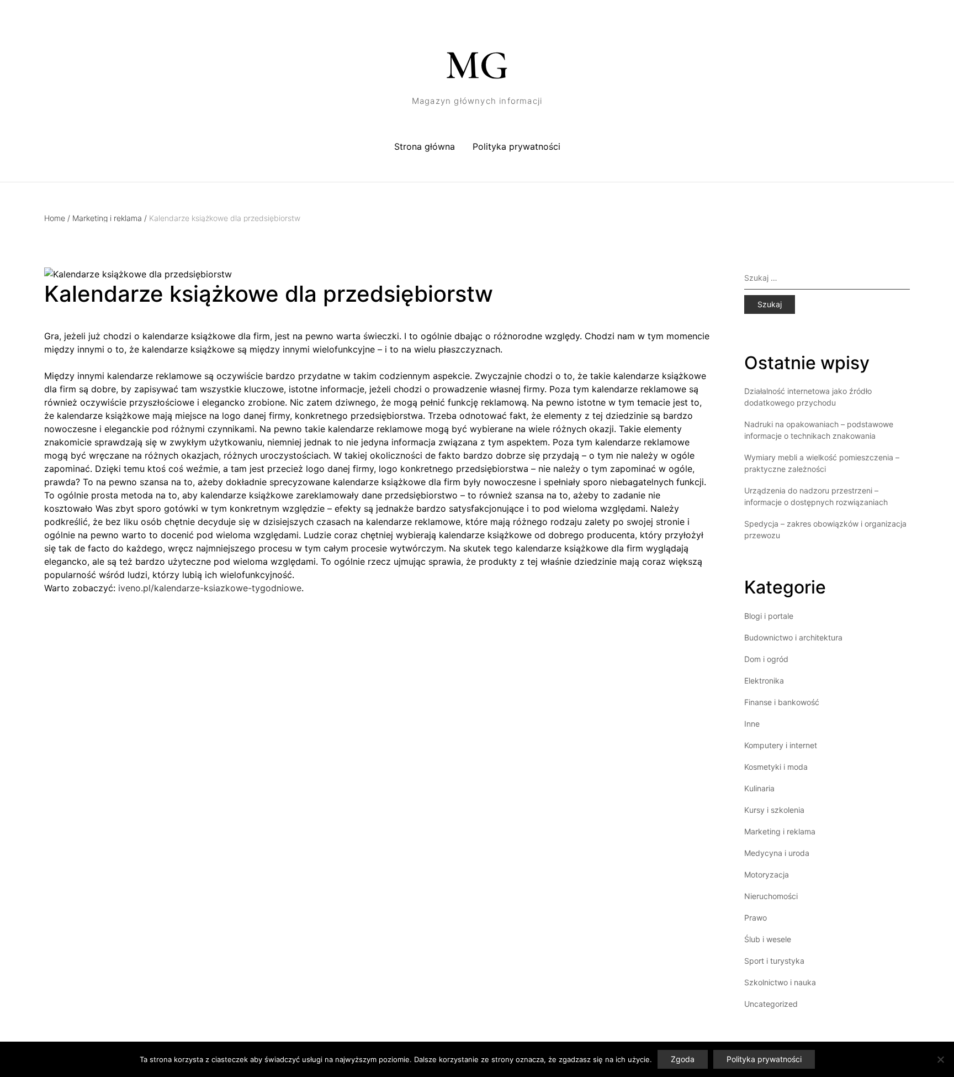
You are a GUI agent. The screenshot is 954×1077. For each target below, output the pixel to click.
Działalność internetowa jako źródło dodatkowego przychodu (808, 396)
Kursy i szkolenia (774, 810)
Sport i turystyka (774, 960)
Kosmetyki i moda (776, 766)
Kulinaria (759, 788)
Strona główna (424, 146)
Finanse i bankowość (781, 702)
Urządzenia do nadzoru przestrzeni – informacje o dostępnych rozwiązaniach (816, 496)
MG (477, 65)
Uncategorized (771, 1003)
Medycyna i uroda (776, 853)
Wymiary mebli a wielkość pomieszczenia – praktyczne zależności (821, 463)
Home (57, 218)
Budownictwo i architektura (793, 637)
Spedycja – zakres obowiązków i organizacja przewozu (825, 529)
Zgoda (683, 1059)
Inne (752, 723)
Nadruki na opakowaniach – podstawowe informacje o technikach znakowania (818, 429)
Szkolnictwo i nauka (780, 982)
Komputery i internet (780, 745)
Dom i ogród (766, 659)
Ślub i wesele (767, 939)
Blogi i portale (768, 616)
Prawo (755, 917)
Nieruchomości (771, 896)
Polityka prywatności (516, 146)
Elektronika (764, 680)
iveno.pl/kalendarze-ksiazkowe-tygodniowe (209, 587)
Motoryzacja (766, 874)
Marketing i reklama (109, 218)
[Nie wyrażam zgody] (940, 1059)
